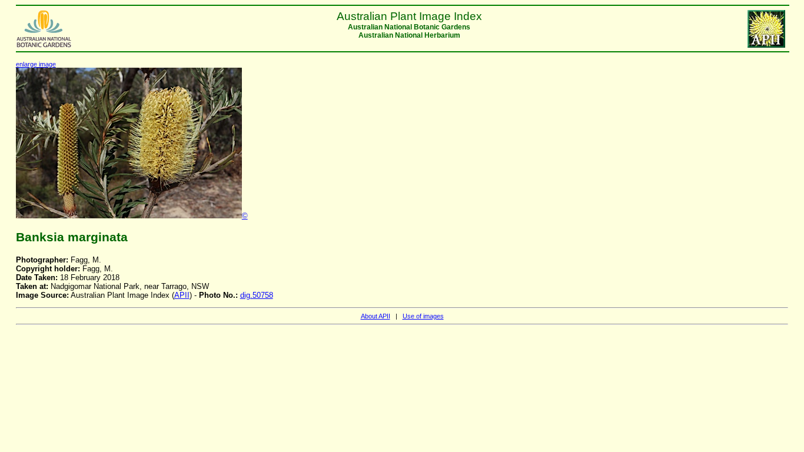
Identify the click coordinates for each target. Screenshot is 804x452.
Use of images (423, 316)
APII (182, 295)
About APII (375, 316)
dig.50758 (256, 295)
